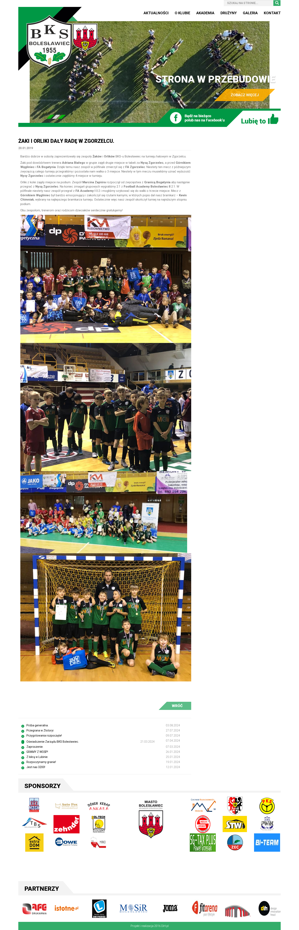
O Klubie (182, 13)
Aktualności (156, 13)
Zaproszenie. (34, 746)
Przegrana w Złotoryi (39, 730)
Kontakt (272, 13)
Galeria (250, 13)
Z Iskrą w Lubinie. (37, 757)
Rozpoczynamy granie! (41, 762)
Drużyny (228, 13)
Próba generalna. (37, 725)
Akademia (205, 13)
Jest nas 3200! (35, 767)
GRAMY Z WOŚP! (37, 751)
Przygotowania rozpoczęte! (44, 735)
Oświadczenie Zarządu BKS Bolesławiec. (52, 741)
